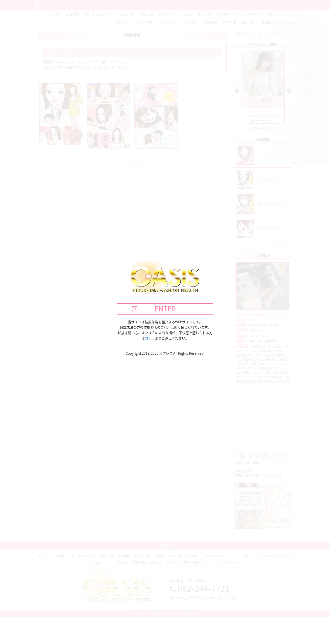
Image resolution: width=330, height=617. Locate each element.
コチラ (150, 338)
